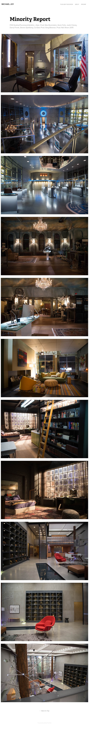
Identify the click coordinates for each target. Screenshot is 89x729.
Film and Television (66, 4)
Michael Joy (8, 4)
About (77, 4)
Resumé (83, 4)
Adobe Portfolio (47, 723)
